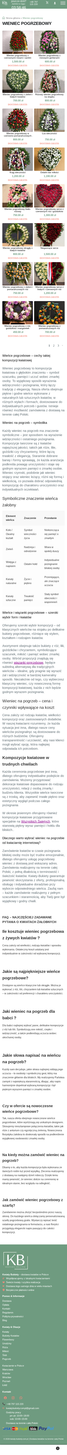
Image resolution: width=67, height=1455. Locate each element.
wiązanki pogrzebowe (28, 662)
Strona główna (13, 18)
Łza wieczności (49, 133)
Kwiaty (5, 1331)
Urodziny (7, 1343)
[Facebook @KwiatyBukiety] (5, 1398)
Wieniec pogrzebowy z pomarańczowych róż (49, 327)
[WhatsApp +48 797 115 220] (21, 1398)
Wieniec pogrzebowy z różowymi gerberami (49, 56)
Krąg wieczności (18, 172)
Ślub (4, 1355)
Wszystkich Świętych (35, 821)
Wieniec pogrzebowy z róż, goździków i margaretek (17, 327)
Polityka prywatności (12, 1316)
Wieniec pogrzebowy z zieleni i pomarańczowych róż (18, 288)
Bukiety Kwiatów (10, 1335)
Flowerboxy (8, 1339)
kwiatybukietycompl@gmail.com (22, 1408)
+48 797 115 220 (34, 3)
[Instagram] (13, 1398)
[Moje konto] (54, 3)
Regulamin (7, 1312)
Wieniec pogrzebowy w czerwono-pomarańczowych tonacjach (17, 134)
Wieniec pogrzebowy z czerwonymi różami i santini (17, 56)
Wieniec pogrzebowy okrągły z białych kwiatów (18, 249)
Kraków (6, 1373)
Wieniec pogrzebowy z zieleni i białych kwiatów (18, 95)
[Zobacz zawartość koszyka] (47, 2)
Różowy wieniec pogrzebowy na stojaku (49, 95)
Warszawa (7, 1369)
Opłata (5, 1304)
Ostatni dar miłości (49, 172)
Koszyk (51, 1447)
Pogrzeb (6, 1359)
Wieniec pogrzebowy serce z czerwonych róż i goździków (49, 210)
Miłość (5, 1351)
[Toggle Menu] (62, 3)
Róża (5, 1347)
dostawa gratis (17, 65)
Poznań (6, 1381)
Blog (4, 1320)
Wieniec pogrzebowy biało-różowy (17, 210)
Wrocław (6, 1377)
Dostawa (6, 1301)
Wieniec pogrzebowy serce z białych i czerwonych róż (49, 288)
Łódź (4, 1385)
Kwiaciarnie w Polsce (13, 1365)
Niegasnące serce (49, 248)
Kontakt (6, 1308)
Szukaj (33, 1450)
